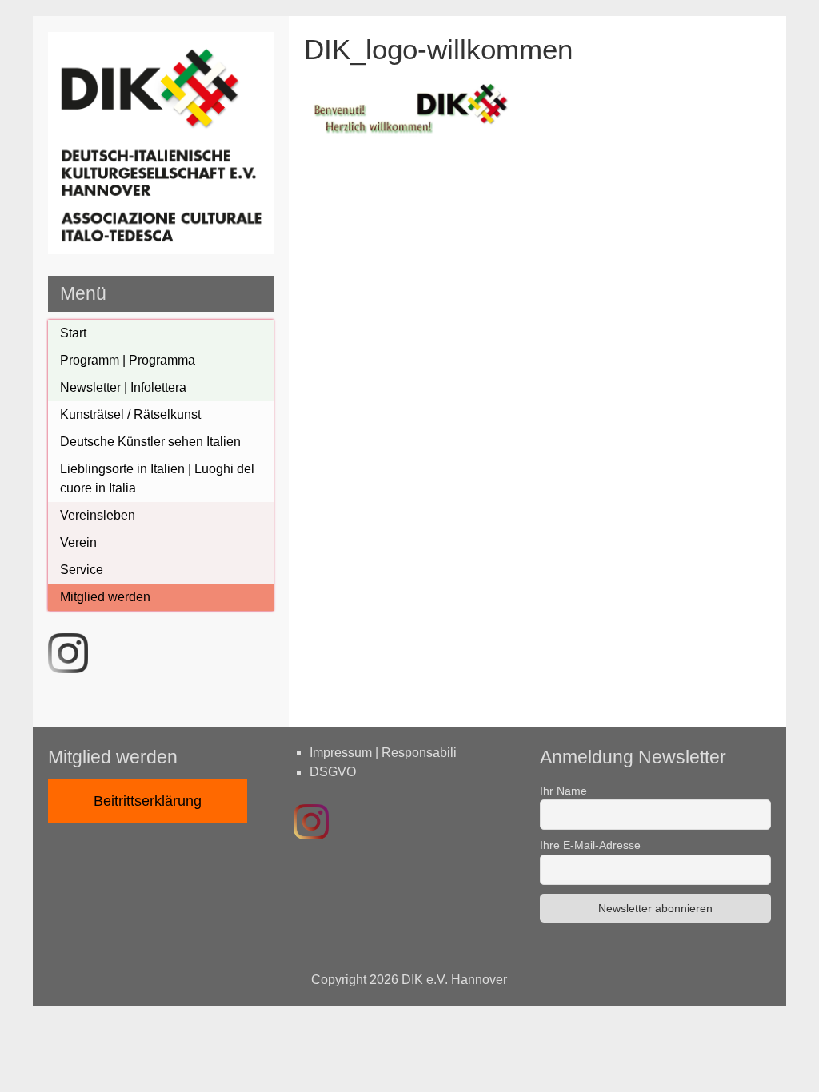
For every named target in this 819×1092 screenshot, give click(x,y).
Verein (78, 542)
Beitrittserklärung (148, 801)
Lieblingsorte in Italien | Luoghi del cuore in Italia (157, 478)
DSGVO (333, 772)
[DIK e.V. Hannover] (161, 250)
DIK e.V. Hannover (454, 979)
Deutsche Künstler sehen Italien (150, 441)
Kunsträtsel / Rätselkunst (130, 414)
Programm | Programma (127, 360)
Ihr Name (563, 790)
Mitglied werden (105, 597)
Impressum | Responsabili (383, 752)
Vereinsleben (97, 515)
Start (73, 333)
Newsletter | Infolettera (123, 387)
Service (81, 569)
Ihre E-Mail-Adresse (590, 845)
